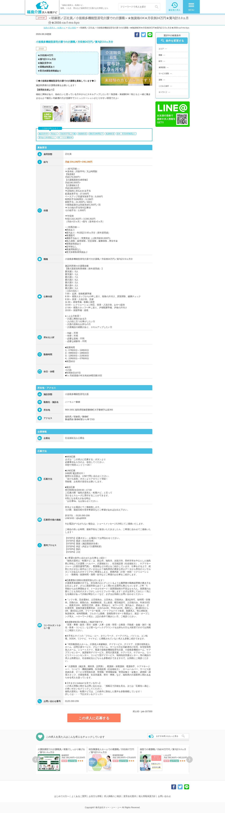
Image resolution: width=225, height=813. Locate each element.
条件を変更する (172, 40)
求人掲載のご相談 (112, 796)
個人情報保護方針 (147, 796)
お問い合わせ (164, 796)
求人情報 (72, 28)
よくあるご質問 (78, 796)
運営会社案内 (129, 796)
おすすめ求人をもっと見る (167, 736)
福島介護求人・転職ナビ (55, 28)
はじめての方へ (61, 796)
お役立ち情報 (95, 796)
